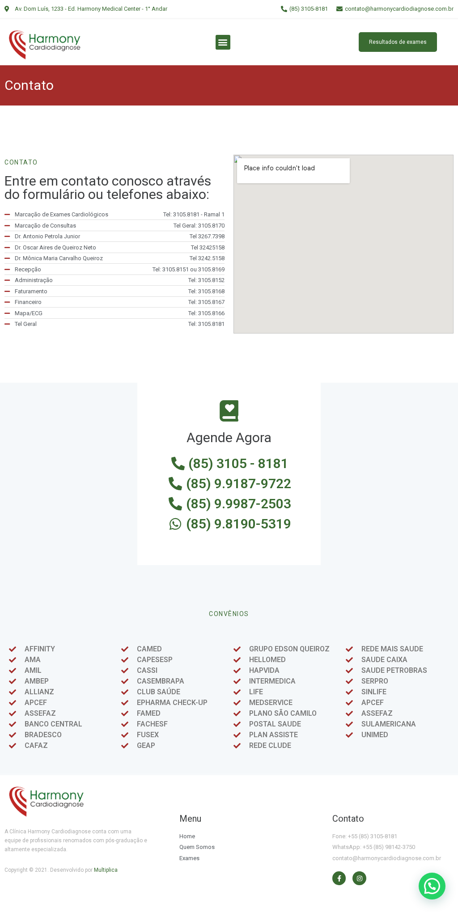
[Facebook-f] (339, 878)
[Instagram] (359, 878)
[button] (223, 42)
